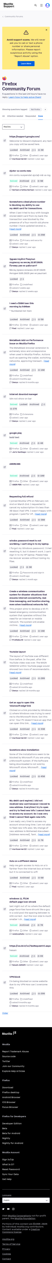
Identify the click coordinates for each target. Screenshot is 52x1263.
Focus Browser (10, 1107)
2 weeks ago (32, 291)
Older (5, 1013)
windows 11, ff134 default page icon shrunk (22, 900)
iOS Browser (9, 1102)
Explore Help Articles (13, 1071)
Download (7, 1087)
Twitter (6, 1061)
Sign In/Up (8, 1159)
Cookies (6, 1254)
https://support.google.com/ (24, 136)
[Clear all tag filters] (45, 109)
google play (15, 433)
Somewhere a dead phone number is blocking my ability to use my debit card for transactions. (27, 205)
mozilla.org (8, 1239)
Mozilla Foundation (25, 1218)
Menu (41, 5)
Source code (9, 1056)
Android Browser (11, 1097)
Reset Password (11, 1169)
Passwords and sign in (33, 573)
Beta (4, 1128)
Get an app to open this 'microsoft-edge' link (21, 704)
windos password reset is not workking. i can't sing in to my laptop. (29, 542)
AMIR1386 (14, 464)
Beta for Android (11, 1133)
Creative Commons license (21, 1230)
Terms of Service (11, 1244)
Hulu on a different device (23, 861)
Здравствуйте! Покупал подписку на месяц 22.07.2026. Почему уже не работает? (26, 262)
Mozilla (9, 1034)
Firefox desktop (10, 1092)
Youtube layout (17, 652)
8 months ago (32, 789)
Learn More (26, 63)
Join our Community (13, 1066)
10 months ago (33, 691)
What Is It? (8, 1164)
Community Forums (14, 16)
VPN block (14, 977)
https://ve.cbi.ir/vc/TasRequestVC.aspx (30, 946)
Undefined (28, 284)
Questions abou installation (24, 750)
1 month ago (31, 579)
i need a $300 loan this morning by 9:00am (21, 305)
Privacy (6, 1249)
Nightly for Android (12, 1143)
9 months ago (32, 1006)
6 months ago (32, 382)
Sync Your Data (10, 1174)
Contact (6, 1259)
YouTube (8, 1209)
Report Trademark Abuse (15, 1051)
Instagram (13, 1209)
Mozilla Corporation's (19, 1215)
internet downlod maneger (23, 394)
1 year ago (39, 159)
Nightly (6, 1138)
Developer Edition (12, 1123)
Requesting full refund (21, 496)
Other (25, 155)
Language (6, 1195)
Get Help (7, 1179)
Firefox (15, 155)
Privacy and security (32, 240)
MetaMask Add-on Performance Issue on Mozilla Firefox (26, 342)
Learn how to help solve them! (25, 97)
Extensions (28, 414)
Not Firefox (35, 109)
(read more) (15, 229)
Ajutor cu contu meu (20, 171)
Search (35, 5)
